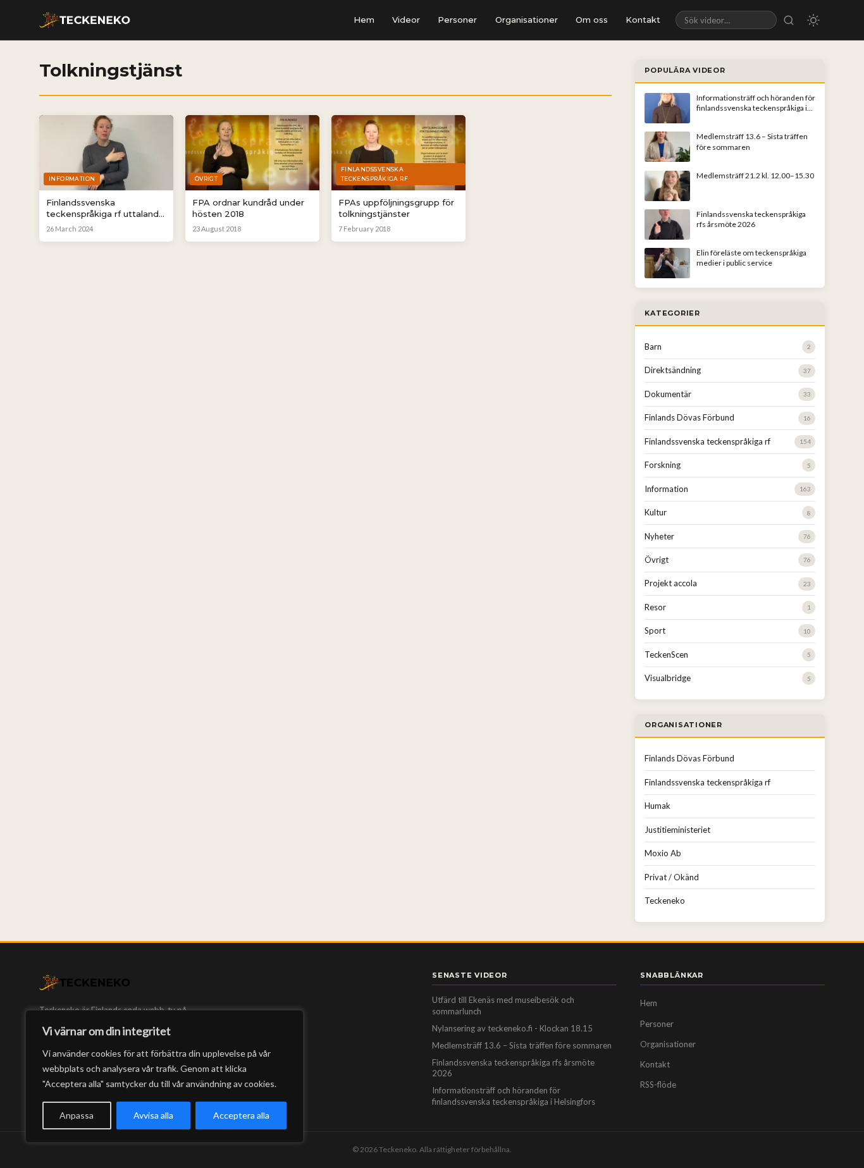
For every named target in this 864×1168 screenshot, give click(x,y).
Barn (653, 346)
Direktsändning (673, 370)
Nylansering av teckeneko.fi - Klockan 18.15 (512, 1028)
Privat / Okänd (672, 877)
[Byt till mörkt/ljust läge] (813, 20)
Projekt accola (671, 583)
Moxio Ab (663, 853)
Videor (406, 20)
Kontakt (643, 20)
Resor (655, 607)
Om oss (592, 20)
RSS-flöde (658, 1084)
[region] (164, 1076)
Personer (457, 20)
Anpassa (76, 1115)
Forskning (663, 465)
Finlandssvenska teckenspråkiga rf (707, 441)
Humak (657, 806)
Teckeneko (665, 900)
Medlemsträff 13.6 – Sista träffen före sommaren (522, 1045)
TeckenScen (666, 654)
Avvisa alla (153, 1115)
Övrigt (657, 560)
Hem (364, 20)
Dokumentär (668, 394)
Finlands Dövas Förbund (689, 417)
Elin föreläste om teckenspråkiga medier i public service (751, 257)
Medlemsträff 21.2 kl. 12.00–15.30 (755, 175)
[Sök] (789, 19)
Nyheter (659, 536)
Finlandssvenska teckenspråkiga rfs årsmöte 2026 (751, 219)
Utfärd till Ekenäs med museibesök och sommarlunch (503, 1005)
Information (666, 489)
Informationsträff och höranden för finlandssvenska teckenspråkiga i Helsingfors (755, 108)
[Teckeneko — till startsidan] (84, 20)
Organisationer (526, 20)
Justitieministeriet (677, 830)
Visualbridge (668, 678)
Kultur (656, 512)
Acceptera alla (241, 1115)
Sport (655, 630)
